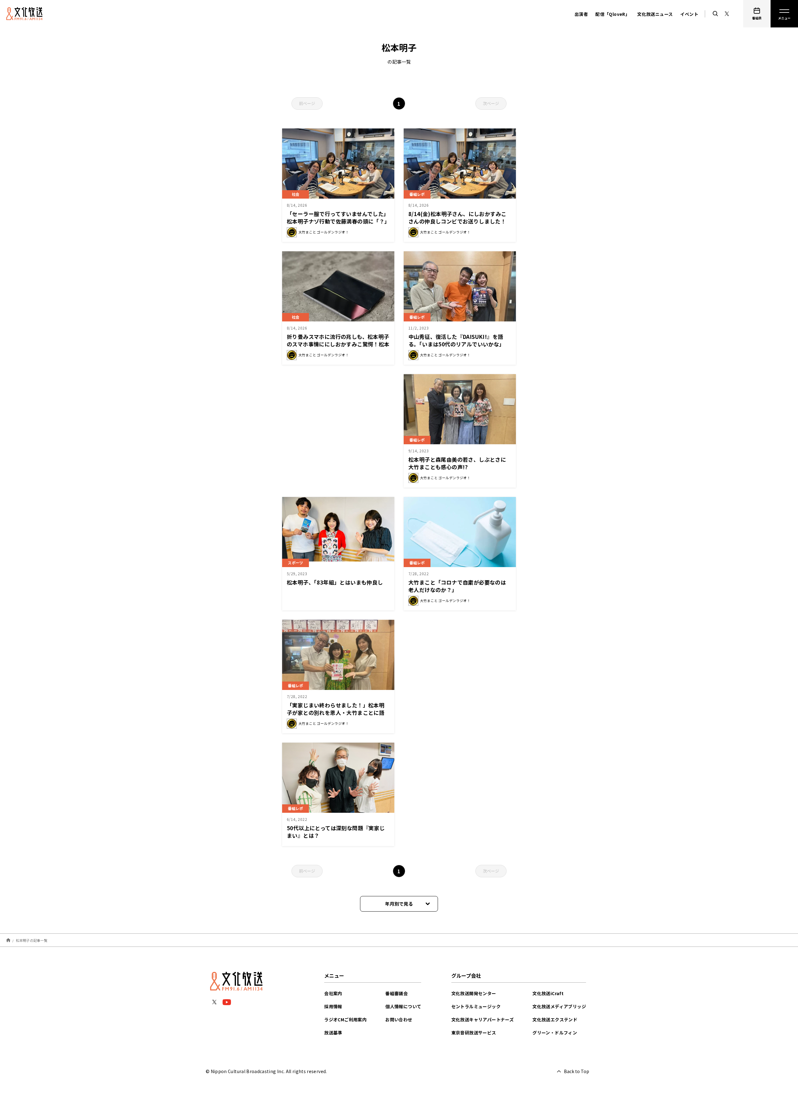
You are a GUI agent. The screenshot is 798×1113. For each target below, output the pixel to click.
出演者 (581, 14)
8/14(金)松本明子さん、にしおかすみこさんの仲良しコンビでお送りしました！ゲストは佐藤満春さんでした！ (457, 221)
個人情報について (403, 1006)
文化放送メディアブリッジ (559, 1006)
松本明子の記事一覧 (31, 939)
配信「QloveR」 (612, 14)
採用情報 (333, 1006)
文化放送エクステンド (554, 1019)
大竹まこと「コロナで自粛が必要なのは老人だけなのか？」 (457, 586)
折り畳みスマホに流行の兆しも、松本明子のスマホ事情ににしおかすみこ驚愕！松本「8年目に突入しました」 (338, 344)
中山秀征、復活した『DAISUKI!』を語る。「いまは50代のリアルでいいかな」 (456, 340)
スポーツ (295, 562)
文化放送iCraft (548, 993)
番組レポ (417, 317)
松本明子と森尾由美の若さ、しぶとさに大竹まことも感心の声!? (457, 463)
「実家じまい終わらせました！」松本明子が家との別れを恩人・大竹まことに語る (335, 712)
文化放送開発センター (473, 993)
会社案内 (333, 993)
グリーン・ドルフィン (554, 1032)
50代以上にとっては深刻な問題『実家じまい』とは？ (336, 831)
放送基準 (333, 1032)
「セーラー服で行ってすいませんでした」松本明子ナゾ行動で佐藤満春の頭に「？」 (338, 217)
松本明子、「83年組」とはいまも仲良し (335, 582)
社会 (296, 194)
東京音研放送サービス (473, 1032)
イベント (689, 14)
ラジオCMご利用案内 (345, 1019)
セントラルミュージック (476, 1006)
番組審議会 (396, 993)
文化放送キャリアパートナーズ (482, 1019)
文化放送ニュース (655, 14)
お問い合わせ (398, 1019)
